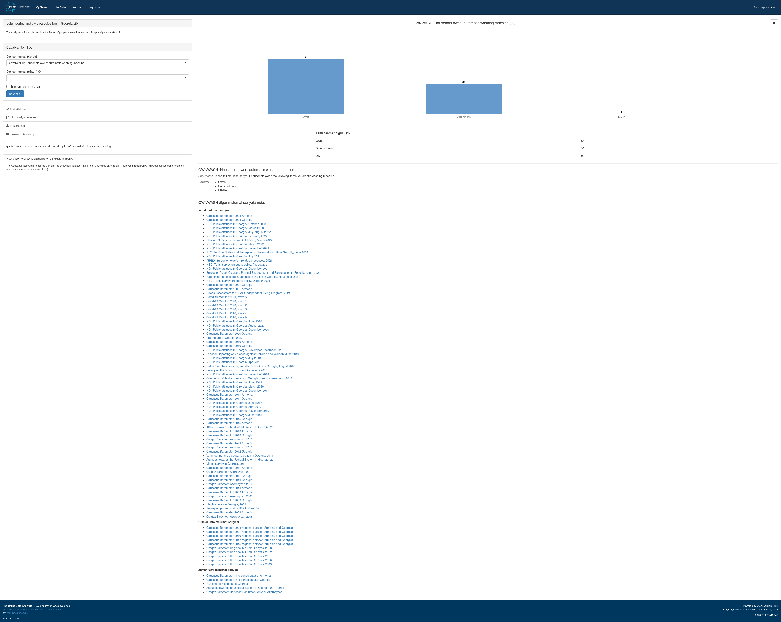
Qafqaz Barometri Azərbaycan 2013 (229, 439)
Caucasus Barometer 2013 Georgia (229, 435)
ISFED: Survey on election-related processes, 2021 (239, 260)
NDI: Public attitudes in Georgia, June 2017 (234, 403)
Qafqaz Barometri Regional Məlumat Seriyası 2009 (239, 564)
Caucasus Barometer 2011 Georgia (229, 476)
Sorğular (60, 7)
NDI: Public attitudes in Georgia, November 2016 (237, 411)
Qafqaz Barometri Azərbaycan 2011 (229, 472)
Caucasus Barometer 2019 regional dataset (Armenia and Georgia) (249, 536)
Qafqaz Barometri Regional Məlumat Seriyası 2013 (239, 548)
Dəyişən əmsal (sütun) (21, 71)
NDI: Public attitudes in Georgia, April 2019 (233, 362)
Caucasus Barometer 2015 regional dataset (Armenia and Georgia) (249, 544)
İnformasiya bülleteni (23, 117)
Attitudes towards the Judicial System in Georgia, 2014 (241, 427)
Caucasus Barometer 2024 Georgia (229, 220)
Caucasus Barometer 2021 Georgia (229, 285)
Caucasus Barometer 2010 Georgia (229, 480)
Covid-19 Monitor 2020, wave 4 (226, 313)
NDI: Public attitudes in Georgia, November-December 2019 (244, 350)
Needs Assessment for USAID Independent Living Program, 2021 (248, 293)
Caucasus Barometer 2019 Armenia (229, 342)
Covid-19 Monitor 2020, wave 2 (226, 305)
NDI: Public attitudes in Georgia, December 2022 (237, 248)
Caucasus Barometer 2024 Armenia (229, 216)
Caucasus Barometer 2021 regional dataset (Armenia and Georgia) (249, 532)
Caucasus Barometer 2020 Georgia (229, 333)
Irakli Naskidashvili (16, 612)
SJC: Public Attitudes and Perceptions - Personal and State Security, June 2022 (257, 252)
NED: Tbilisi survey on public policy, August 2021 (237, 264)
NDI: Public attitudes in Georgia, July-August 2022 (238, 232)
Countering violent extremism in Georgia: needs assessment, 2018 (249, 378)
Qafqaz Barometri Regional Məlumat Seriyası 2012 (239, 552)
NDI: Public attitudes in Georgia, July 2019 (233, 358)
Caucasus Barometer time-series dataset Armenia (238, 575)
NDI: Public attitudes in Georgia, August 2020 (235, 325)
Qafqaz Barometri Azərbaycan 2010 (229, 484)
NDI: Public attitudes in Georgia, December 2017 (237, 390)
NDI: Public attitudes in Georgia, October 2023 (236, 224)
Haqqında (93, 7)
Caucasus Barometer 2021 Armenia (229, 289)
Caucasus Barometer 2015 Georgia (229, 419)
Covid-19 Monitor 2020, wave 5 (226, 297)
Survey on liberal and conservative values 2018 (236, 370)
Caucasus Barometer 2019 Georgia (229, 346)
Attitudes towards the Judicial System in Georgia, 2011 (241, 459)
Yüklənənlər (17, 126)
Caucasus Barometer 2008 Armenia (229, 512)
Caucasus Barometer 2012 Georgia (229, 451)
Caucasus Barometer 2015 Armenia (229, 423)
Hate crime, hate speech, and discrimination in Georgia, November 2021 (253, 277)
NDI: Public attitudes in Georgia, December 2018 (237, 374)
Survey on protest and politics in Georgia (232, 508)
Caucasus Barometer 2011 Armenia (229, 468)
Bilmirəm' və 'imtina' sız (25, 86)
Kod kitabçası (18, 109)
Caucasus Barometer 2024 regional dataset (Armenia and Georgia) (249, 527)
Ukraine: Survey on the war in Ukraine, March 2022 (239, 240)
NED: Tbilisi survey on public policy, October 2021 (238, 281)
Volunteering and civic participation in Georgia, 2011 (239, 455)
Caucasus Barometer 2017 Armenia (229, 394)
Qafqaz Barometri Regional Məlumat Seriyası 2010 (239, 560)
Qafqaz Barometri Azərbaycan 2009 (229, 496)
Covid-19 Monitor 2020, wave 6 (226, 317)
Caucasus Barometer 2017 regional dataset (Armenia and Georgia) (249, 540)
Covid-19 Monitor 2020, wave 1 (226, 301)
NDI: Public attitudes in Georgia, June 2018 (234, 382)
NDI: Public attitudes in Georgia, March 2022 (235, 244)
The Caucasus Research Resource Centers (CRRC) (35, 609)
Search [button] (44, 7)
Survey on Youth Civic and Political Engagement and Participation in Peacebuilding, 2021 (263, 272)
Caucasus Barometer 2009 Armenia (229, 492)
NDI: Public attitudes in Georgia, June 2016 (234, 415)
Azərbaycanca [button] (763, 7)
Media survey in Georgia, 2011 (226, 463)
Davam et (15, 94)
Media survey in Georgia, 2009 (226, 504)
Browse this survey (22, 134)
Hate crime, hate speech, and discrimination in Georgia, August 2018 (250, 366)
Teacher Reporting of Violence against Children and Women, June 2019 (252, 354)
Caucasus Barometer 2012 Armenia (229, 443)
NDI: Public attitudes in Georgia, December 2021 (237, 268)
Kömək (76, 7)
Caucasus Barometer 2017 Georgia (229, 398)
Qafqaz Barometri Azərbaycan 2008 (229, 516)
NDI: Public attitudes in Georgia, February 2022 (236, 236)
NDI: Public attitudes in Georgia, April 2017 (233, 407)
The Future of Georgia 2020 (224, 337)
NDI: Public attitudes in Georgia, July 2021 (233, 256)
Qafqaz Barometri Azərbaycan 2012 (229, 447)
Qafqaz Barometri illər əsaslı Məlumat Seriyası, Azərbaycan (244, 592)
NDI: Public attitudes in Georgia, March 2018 (235, 386)
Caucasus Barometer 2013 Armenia (229, 431)
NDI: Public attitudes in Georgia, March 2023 (235, 228)
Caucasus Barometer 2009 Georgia (229, 500)
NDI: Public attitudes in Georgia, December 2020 (237, 329)
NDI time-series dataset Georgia (227, 584)
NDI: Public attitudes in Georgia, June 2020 (234, 321)
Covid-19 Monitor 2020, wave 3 (226, 309)
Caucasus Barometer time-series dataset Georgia (238, 579)
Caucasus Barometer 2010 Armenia (229, 488)
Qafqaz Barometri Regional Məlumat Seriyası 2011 (239, 556)
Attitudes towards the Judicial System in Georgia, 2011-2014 (245, 588)
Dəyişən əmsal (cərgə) (21, 56)
